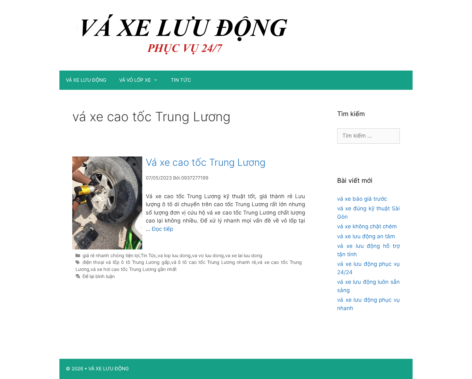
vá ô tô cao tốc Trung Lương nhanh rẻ (213, 262)
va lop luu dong (174, 255)
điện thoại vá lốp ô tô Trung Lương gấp (126, 262)
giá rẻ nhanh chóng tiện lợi (111, 255)
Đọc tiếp (162, 229)
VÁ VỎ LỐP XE (135, 80)
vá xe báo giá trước (362, 199)
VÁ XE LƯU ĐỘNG (86, 80)
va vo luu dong (208, 255)
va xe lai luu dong (243, 255)
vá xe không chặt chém (367, 226)
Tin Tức (148, 255)
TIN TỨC (181, 80)
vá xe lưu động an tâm (366, 236)
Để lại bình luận (99, 276)
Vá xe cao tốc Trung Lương (206, 162)
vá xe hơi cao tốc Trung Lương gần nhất (134, 269)
